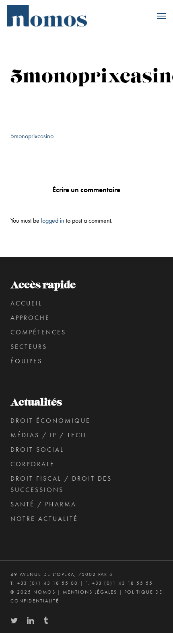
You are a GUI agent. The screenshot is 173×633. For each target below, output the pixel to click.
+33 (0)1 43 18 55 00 (47, 583)
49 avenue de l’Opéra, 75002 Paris (61, 574)
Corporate (32, 464)
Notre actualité (44, 518)
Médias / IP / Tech (48, 435)
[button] (161, 16)
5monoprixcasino (32, 136)
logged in (52, 220)
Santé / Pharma (43, 504)
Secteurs (28, 346)
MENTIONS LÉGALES (90, 592)
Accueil (26, 303)
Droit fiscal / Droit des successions (61, 484)
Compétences (38, 332)
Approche (30, 317)
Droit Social (37, 449)
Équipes (26, 361)
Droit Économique (50, 420)
